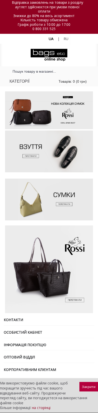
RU (66, 38)
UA (51, 38)
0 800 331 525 (44, 28)
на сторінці (41, 407)
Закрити (88, 386)
